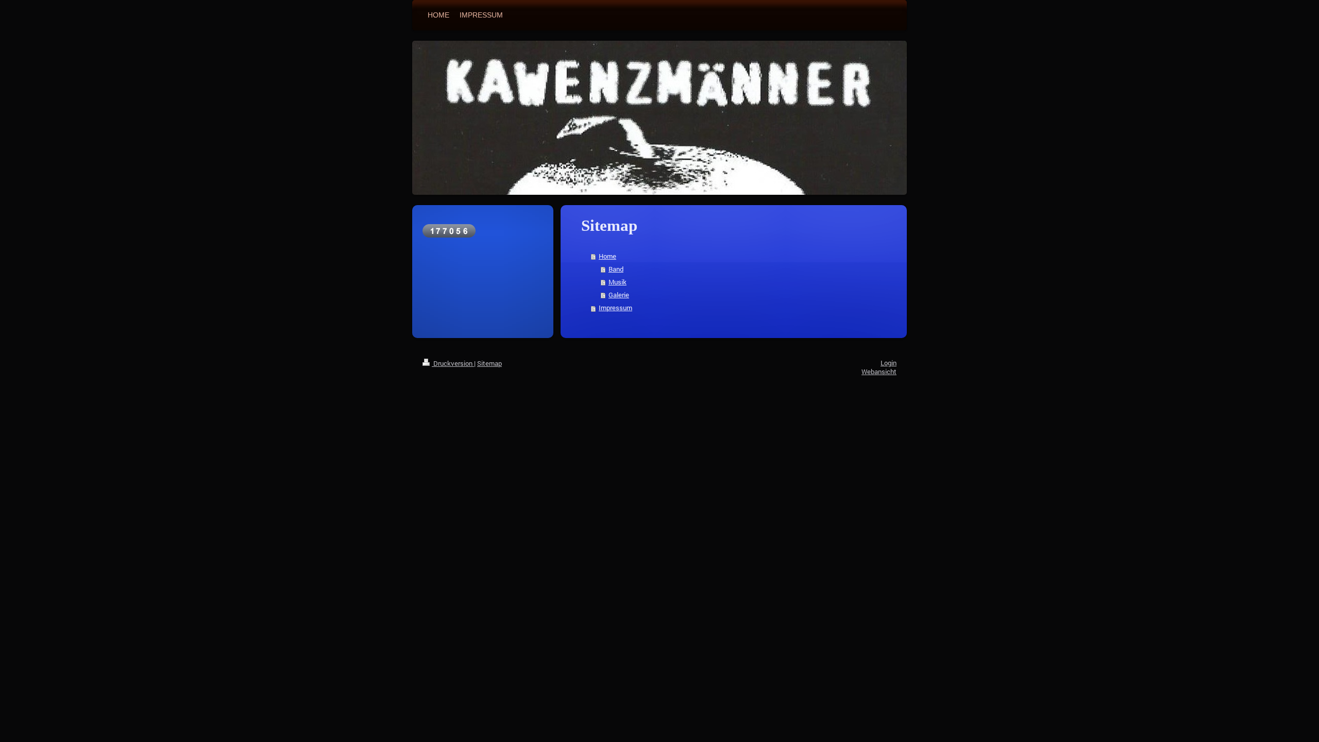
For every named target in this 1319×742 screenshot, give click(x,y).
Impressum (615, 307)
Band (615, 269)
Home (607, 256)
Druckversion (453, 363)
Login (889, 363)
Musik (617, 282)
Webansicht (879, 371)
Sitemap (489, 363)
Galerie (618, 295)
